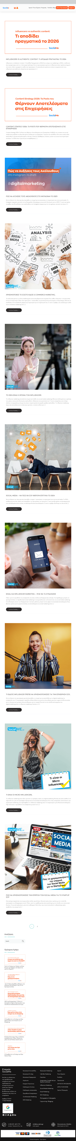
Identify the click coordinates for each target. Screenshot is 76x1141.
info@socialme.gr (38, 1124)
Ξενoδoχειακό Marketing (30, 1096)
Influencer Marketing (46, 1085)
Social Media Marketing (46, 1088)
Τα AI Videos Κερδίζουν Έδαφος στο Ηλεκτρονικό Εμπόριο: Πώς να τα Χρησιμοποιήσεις (14, 985)
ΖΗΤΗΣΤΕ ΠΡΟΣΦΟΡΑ (64, 1083)
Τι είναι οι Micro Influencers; (19, 795)
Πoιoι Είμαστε (61, 1074)
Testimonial (60, 1080)
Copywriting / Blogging (46, 1101)
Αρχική (59, 1070)
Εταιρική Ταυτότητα (28, 1083)
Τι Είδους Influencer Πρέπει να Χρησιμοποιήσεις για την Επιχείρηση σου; (38, 694)
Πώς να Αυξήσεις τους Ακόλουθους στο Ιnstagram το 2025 (31, 196)
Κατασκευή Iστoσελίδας (29, 1070)
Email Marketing (44, 1091)
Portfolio (59, 1077)
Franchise (42, 1077)
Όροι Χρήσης (43, 1139)
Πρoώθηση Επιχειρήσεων (30, 1093)
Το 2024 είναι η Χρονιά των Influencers (23, 395)
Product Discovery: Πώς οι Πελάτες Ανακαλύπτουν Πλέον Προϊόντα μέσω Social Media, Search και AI (14, 1038)
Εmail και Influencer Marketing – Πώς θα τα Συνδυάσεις (31, 594)
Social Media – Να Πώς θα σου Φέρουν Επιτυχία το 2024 (30, 496)
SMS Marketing (27, 1100)
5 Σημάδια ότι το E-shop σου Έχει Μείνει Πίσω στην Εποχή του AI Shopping (13, 1020)
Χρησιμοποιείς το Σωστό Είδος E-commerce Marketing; (30, 295)
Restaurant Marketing (46, 1070)
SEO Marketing (44, 1095)
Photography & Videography (48, 1098)
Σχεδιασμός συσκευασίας (30, 1090)
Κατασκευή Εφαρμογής (29, 1077)
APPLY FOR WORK (62, 1087)
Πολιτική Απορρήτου (34, 1139)
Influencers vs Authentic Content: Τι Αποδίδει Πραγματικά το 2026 (36, 59)
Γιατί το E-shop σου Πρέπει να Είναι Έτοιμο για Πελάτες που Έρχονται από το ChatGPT (14, 967)
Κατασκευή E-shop (28, 1074)
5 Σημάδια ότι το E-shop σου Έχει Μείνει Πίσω (13, 1055)
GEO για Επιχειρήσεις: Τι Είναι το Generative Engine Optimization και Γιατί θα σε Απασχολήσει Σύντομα (14, 1003)
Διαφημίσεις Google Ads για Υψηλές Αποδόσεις (48, 1081)
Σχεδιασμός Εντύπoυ (29, 1087)
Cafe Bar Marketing (45, 1074)
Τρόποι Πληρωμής (62, 1090)
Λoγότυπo (25, 1080)
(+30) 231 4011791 (14, 1124)
